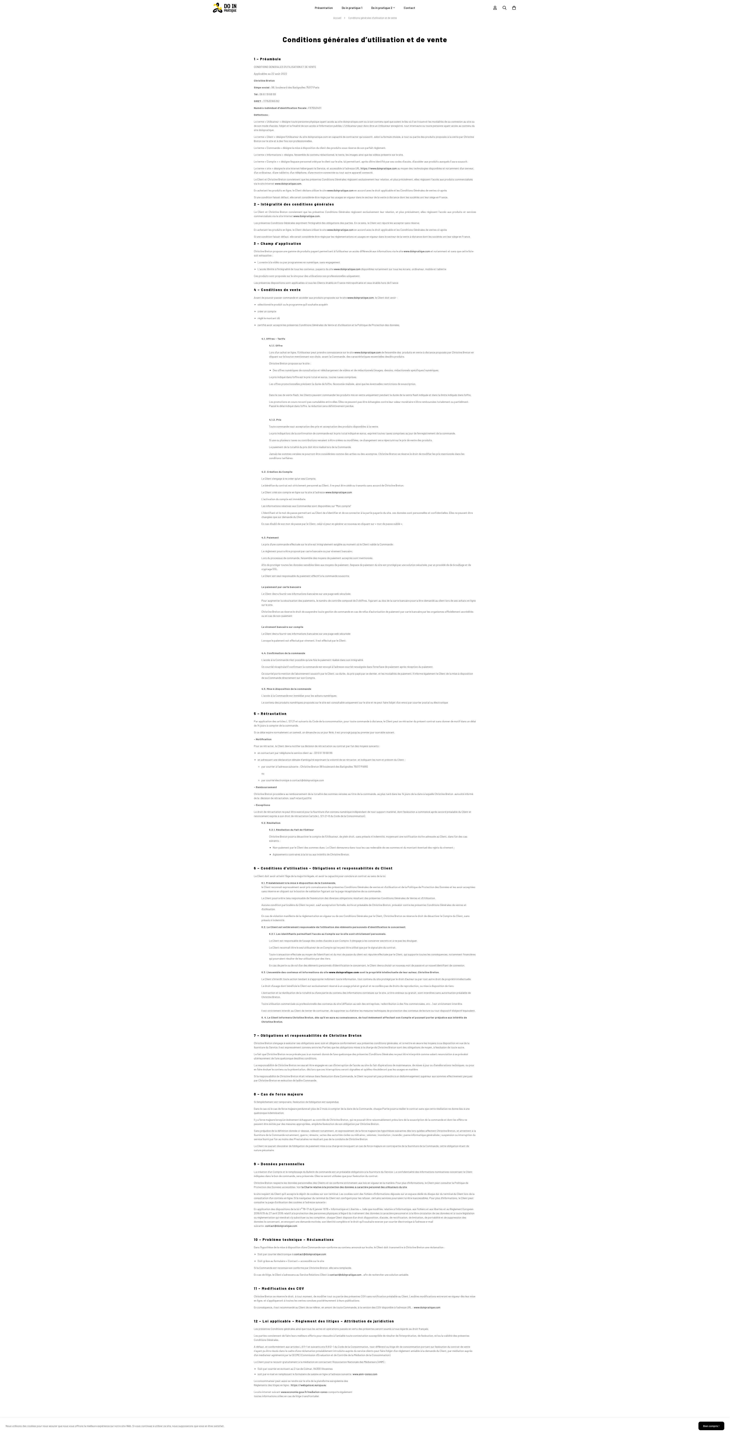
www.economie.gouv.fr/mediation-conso (304, 1392)
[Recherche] (504, 8)
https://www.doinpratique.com (379, 168)
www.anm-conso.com (365, 1374)
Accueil (337, 17)
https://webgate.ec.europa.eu (308, 1385)
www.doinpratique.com (288, 183)
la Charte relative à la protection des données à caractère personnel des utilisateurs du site (354, 1187)
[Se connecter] (495, 8)
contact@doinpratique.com (281, 1225)
